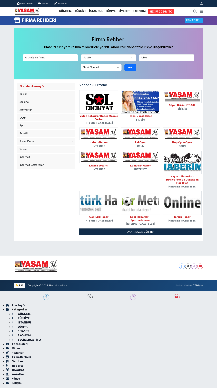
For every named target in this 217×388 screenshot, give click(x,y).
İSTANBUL (96, 11)
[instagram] (133, 297)
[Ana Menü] (201, 11)
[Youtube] (200, 266)
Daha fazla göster (140, 231)
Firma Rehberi (21, 357)
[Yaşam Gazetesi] (27, 11)
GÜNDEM (65, 11)
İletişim (17, 383)
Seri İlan (17, 361)
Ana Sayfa (18, 305)
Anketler (18, 374)
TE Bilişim (198, 285)
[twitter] (90, 297)
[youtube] (177, 297)
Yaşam (23, 149)
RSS (21, 285)
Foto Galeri (26, 3)
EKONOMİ (139, 11)
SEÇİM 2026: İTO (160, 11)
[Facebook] (182, 266)
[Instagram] (194, 266)
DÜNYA (111, 11)
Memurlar (25, 109)
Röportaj (18, 365)
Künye (16, 378)
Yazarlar (62, 3)
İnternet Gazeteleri (31, 165)
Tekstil (23, 133)
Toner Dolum (27, 141)
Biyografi (18, 370)
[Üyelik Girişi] (200, 3)
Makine (24, 102)
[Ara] (195, 11)
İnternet (24, 157)
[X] (188, 266)
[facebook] (46, 297)
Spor (22, 125)
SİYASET (124, 11)
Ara (130, 67)
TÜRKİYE (80, 11)
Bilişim (23, 94)
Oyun (22, 117)
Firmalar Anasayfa (31, 86)
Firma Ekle (192, 20)
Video (45, 3)
